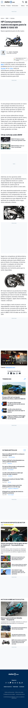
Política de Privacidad (9, 692)
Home (2, 18)
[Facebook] (6, 682)
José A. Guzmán (13, 52)
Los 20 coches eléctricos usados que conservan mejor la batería (12, 473)
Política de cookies (19, 692)
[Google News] (13, 682)
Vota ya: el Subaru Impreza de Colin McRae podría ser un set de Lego (12, 486)
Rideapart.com (10, 367)
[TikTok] (22, 682)
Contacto (21, 686)
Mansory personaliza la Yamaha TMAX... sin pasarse (13, 479)
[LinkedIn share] (14, 373)
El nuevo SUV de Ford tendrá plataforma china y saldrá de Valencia (13, 460)
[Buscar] (23, 2)
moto (11, 68)
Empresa (10, 463)
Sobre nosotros (8, 686)
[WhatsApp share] (17, 373)
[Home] (9, 2)
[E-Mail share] (20, 373)
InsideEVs (10, 476)
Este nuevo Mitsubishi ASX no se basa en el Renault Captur (13, 454)
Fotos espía (11, 494)
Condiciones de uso (20, 694)
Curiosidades (12, 457)
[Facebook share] (8, 373)
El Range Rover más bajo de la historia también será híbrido (12, 492)
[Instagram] (15, 682)
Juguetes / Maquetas (13, 488)
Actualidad (10, 469)
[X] (8, 682)
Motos (9, 482)
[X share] (11, 373)
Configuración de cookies (9, 694)
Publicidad (15, 686)
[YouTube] (17, 682)
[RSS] (19, 682)
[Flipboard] (10, 682)
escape (3, 68)
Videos (23, 5)
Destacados (15, 5)
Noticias (3, 5)
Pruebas (8, 5)
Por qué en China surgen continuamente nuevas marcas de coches (13, 467)
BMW (7, 18)
